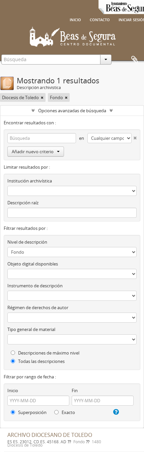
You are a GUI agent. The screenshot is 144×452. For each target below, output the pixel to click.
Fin (75, 390)
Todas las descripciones (41, 361)
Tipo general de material (31, 329)
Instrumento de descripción (35, 286)
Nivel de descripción (27, 242)
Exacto (68, 412)
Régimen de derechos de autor (37, 307)
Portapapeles (134, 59)
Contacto (100, 19)
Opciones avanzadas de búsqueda (72, 111)
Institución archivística (29, 181)
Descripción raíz (23, 203)
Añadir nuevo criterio (33, 152)
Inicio (75, 19)
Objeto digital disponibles (32, 264)
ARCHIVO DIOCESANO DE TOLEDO (49, 435)
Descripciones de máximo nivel (48, 353)
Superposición (32, 412)
